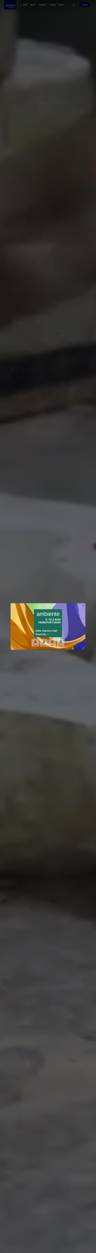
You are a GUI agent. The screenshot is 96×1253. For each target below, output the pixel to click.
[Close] (83, 605)
